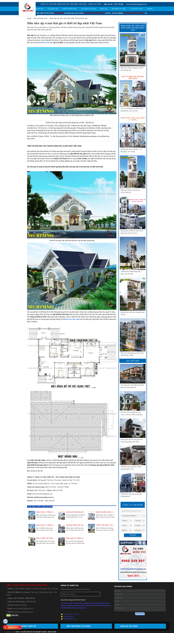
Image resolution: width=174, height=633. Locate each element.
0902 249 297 (108, 4)
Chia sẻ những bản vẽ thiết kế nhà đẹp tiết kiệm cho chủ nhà (75, 512)
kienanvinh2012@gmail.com (136, 4)
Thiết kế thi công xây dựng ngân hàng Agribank (131, 495)
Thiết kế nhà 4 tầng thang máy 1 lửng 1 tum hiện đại (105, 525)
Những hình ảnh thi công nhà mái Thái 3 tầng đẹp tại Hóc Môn (131, 441)
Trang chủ (39, 9)
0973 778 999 (118, 4)
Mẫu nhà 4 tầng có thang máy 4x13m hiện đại (46, 525)
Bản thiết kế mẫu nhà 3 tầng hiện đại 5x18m (46, 538)
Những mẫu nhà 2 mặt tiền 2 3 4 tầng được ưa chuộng (105, 512)
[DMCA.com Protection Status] (12, 616)
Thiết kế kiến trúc (40, 18)
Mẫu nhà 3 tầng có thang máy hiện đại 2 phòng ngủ (46, 512)
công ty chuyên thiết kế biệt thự (73, 603)
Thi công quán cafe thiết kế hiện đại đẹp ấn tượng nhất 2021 (132, 386)
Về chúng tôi (53, 9)
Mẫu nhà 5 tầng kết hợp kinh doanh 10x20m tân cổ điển (75, 538)
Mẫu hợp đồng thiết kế (24, 626)
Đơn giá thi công (129, 626)
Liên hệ (150, 9)
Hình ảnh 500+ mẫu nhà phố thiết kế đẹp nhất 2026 (68, 18)
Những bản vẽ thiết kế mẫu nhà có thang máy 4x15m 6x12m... (75, 525)
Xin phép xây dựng (119, 9)
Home (29, 18)
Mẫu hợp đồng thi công (78, 626)
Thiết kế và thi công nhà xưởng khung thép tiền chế (131, 468)
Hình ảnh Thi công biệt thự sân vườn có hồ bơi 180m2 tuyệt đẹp (131, 413)
